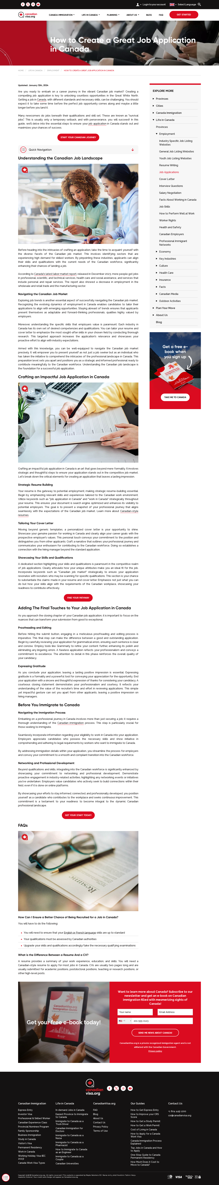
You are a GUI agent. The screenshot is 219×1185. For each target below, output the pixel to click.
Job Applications (169, 172)
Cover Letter (167, 179)
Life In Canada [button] (90, 14)
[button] (153, 99)
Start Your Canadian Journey (78, 137)
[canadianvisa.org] (27, 15)
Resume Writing (168, 165)
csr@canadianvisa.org (179, 1115)
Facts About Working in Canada (177, 199)
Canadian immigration (70, 722)
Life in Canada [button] (65, 1103)
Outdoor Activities (170, 301)
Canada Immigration (169, 112)
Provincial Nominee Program (33, 1126)
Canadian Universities (67, 1163)
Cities (159, 105)
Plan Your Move (165, 308)
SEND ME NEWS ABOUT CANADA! (155, 1032)
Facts (162, 286)
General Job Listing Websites (176, 151)
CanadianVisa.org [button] (104, 1103)
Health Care (166, 272)
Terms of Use (100, 1131)
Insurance (165, 279)
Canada (41, 99)
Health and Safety (170, 227)
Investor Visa (25, 1114)
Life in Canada (165, 119)
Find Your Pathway (78, 597)
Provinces (162, 98)
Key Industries (167, 258)
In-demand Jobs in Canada (70, 1110)
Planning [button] (112, 14)
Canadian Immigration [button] (32, 1103)
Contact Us (99, 1122)
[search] (199, 4)
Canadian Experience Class (32, 1122)
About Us (162, 315)
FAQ (161, 14)
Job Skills (164, 206)
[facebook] (23, 4)
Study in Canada (27, 1139)
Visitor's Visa (25, 1143)
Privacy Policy (100, 1126)
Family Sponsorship (28, 1131)
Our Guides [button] (138, 1103)
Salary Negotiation (170, 192)
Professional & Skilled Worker (34, 1118)
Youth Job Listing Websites (175, 158)
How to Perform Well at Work (176, 213)
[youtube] (38, 4)
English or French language (80, 932)
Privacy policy (155, 1051)
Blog (149, 14)
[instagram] (33, 4)
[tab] (177, 98)
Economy (165, 251)
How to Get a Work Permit (145, 1125)
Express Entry (25, 1110)
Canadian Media (168, 293)
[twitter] (28, 4)
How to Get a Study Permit (145, 1121)
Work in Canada (26, 1151)
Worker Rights (167, 220)
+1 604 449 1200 (177, 1111)
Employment (167, 133)
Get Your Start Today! (78, 815)
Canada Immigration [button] (61, 14)
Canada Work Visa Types (31, 1163)
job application (97, 123)
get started (184, 14)
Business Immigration (29, 1135)
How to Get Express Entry (145, 1110)
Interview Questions (171, 185)
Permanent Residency (30, 1147)
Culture (163, 265)
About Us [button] (131, 14)
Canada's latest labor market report (55, 273)
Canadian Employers (171, 234)
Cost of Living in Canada (144, 1129)
